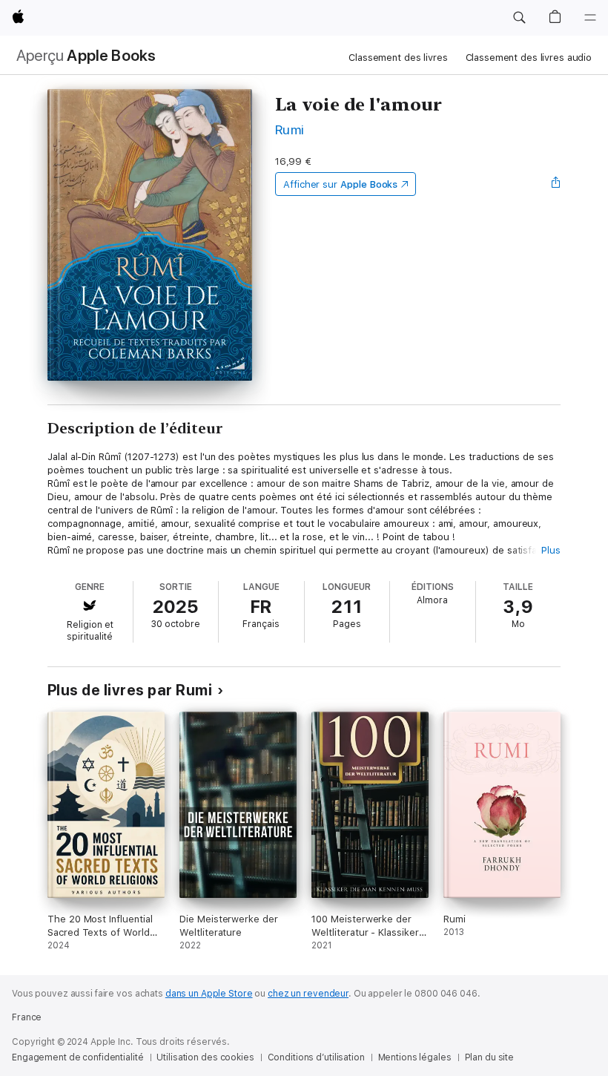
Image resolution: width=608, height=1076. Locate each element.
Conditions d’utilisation (316, 1057)
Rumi (290, 129)
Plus (551, 550)
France (27, 1017)
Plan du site (490, 1057)
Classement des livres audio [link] (529, 57)
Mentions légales (415, 1057)
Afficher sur (340, 184)
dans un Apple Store (209, 993)
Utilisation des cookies (205, 1057)
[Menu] (590, 18)
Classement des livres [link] (397, 57)
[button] (519, 18)
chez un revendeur (308, 993)
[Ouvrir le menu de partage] (556, 184)
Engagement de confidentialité (78, 1057)
